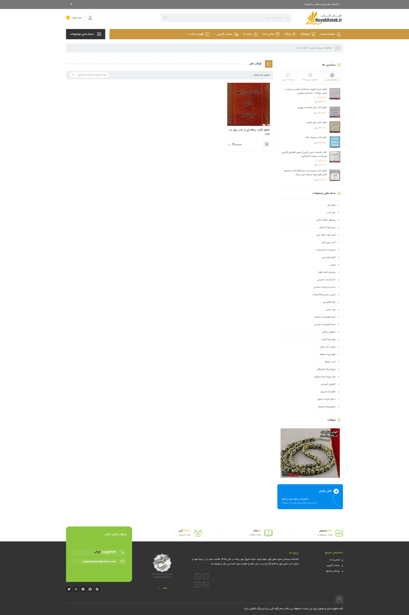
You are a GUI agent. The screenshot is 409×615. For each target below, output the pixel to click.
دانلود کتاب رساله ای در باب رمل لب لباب (249, 132)
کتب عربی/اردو (329, 242)
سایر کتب (331, 213)
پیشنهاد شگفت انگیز (326, 220)
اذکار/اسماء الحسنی (326, 280)
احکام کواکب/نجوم (326, 399)
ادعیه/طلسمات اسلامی (325, 325)
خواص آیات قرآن (328, 347)
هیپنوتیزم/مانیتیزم (327, 407)
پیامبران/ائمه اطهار (327, 272)
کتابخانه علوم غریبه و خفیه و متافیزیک (321, 4)
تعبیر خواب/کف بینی (326, 235)
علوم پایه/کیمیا (329, 340)
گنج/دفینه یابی (329, 257)
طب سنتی (331, 310)
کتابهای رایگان (329, 332)
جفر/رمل (331, 205)
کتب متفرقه (330, 362)
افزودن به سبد (266, 144)
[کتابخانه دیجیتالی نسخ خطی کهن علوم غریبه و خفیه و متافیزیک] (319, 18)
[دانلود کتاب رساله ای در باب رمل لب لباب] (249, 104)
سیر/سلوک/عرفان (327, 228)
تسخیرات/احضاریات (326, 250)
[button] (165, 588)
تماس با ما (335, 560)
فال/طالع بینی (329, 302)
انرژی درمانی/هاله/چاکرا (324, 295)
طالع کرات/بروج (328, 392)
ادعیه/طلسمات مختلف (325, 317)
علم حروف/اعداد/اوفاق (325, 377)
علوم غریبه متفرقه (328, 354)
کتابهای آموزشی (328, 384)
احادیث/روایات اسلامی (325, 287)
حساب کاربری (333, 565)
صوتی (333, 265)
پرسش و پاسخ (333, 571)
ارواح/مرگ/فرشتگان (326, 369)
